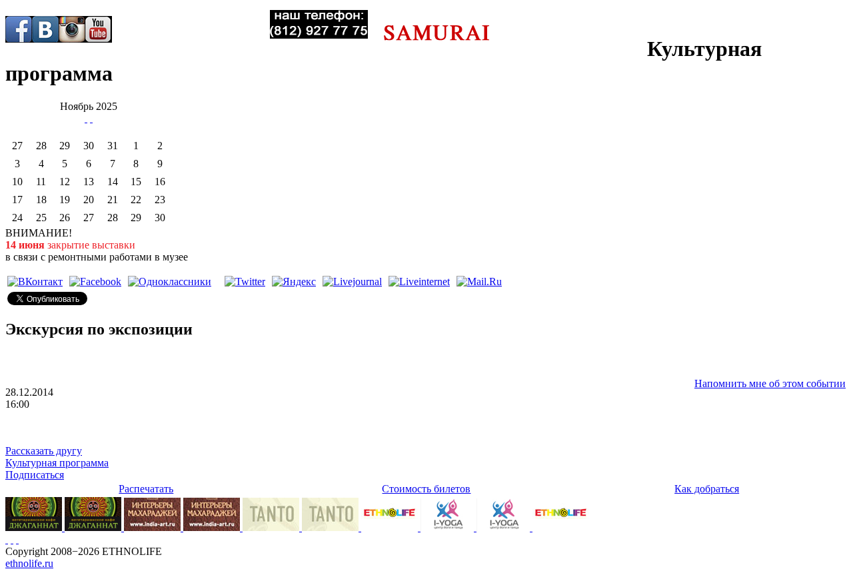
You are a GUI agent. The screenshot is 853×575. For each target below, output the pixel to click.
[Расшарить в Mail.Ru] (479, 281)
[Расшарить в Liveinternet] (419, 281)
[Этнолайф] (391, 527)
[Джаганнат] (35, 527)
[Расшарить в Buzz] (218, 281)
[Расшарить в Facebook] (95, 281)
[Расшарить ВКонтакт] (35, 281)
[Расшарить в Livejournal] (352, 281)
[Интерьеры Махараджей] (153, 527)
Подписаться (34, 474)
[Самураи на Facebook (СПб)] (18, 29)
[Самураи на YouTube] (98, 29)
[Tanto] (272, 527)
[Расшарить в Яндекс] (294, 281)
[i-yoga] (448, 527)
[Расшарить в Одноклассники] (169, 281)
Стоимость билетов (426, 488)
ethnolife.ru (29, 563)
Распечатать (146, 488)
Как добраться (706, 488)
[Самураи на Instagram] (72, 29)
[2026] (86, 118)
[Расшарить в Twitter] (245, 281)
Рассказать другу (43, 450)
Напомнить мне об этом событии (770, 383)
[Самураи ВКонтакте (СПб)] (45, 29)
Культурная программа (57, 462)
